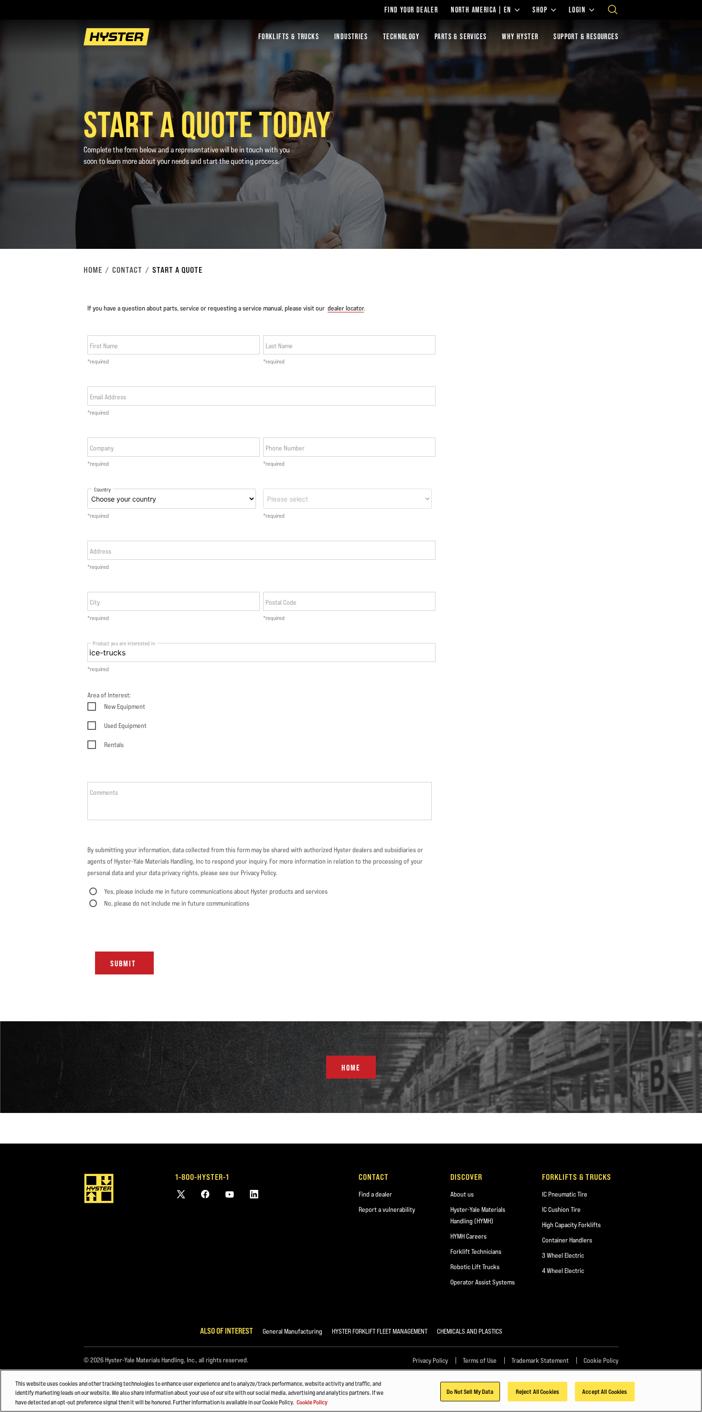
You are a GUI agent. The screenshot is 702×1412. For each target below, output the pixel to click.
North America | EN (481, 10)
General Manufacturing (292, 1331)
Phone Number (285, 448)
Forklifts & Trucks (288, 36)
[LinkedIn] (254, 1194)
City (95, 602)
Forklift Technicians (475, 1251)
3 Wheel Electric (563, 1255)
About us (462, 1194)
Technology (401, 36)
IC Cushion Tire (561, 1209)
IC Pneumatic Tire (564, 1194)
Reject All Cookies (537, 1391)
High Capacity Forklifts (571, 1225)
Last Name (279, 346)
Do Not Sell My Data (470, 1391)
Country (102, 490)
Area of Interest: (109, 695)
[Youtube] (229, 1194)
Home (93, 270)
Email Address (108, 397)
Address (100, 551)
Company (102, 448)
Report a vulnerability (387, 1209)
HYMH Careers (468, 1236)
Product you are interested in (124, 643)
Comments (104, 792)
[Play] (672, 219)
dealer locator (346, 308)
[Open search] (612, 9)
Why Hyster (520, 36)
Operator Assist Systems (482, 1282)
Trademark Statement (540, 1360)
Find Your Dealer (411, 10)
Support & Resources (585, 36)
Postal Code (281, 602)
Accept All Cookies (604, 1391)
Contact (127, 270)
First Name (104, 346)
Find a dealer (375, 1194)
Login (577, 10)
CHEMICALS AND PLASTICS (469, 1331)
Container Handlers (567, 1240)
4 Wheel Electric (563, 1270)
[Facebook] (205, 1194)
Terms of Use (480, 1360)
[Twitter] (181, 1194)
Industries (351, 36)
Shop (539, 10)
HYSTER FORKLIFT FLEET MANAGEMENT (379, 1331)
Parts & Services (461, 36)
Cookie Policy (601, 1360)
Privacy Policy (430, 1360)
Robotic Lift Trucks (475, 1267)
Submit (123, 963)
